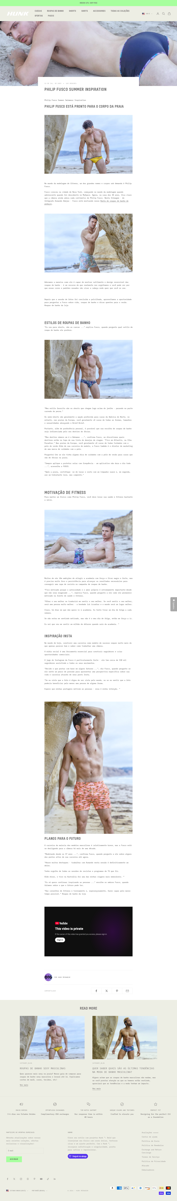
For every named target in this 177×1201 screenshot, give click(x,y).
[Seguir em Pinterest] (34, 1179)
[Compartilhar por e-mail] (127, 991)
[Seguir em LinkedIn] (54, 1179)
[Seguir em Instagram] (21, 1179)
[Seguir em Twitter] (14, 1179)
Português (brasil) (38, 1190)
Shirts (84, 11)
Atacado (145, 1165)
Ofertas (39, 16)
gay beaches (71, 83)
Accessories (99, 11)
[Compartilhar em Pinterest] (117, 991)
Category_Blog (26, 1063)
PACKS (51, 16)
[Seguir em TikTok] (48, 1179)
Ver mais (24, 1085)
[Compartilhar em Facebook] (96, 991)
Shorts (72, 11)
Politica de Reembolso (153, 1145)
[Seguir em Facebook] (7, 1179)
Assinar (14, 1159)
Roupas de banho (55, 11)
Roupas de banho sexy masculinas (42, 1068)
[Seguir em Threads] (27, 1179)
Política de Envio (150, 1141)
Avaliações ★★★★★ (150, 1132)
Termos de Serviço (150, 1157)
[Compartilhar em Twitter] (106, 991)
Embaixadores (148, 1170)
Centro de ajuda (149, 1137)
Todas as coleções (120, 11)
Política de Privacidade (154, 1161)
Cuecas (38, 11)
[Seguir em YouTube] (41, 1179)
